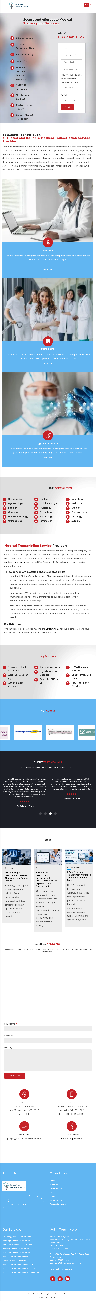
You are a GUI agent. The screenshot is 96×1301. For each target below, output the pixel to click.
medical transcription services (19, 562)
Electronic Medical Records (14, 1260)
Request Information (58, 1204)
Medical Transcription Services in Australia (20, 1272)
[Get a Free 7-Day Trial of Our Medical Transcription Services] (48, 309)
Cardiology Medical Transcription (16, 1236)
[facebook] (53, 1278)
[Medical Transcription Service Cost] (48, 210)
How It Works (56, 1188)
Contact (53, 1196)
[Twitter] (60, 1278)
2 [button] (45, 813)
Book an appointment (72, 1138)
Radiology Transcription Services (16, 868)
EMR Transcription (43, 868)
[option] (16, 732)
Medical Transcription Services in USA (18, 1268)
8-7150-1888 (62, 1248)
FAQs (52, 1192)
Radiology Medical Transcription (16, 1240)
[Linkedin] (68, 1278)
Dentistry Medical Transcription (15, 1248)
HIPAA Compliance (75, 867)
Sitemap (54, 1298)
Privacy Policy (43, 1298)
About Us (54, 1184)
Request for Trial (57, 1200)
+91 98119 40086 (61, 1260)
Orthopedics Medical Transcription (17, 1245)
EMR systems (53, 628)
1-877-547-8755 (61, 1245)
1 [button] (40, 813)
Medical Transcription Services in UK (18, 1264)
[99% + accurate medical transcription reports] (48, 403)
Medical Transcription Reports (15, 1256)
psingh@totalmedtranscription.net (68, 1263)
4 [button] (55, 813)
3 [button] (50, 813)
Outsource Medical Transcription (16, 1252)
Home (52, 1180)
